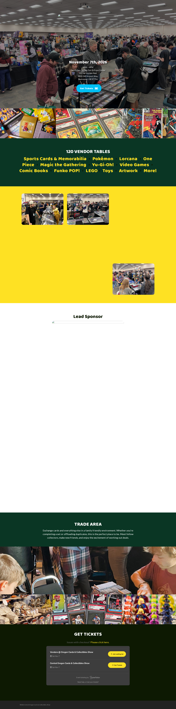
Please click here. (100, 642)
